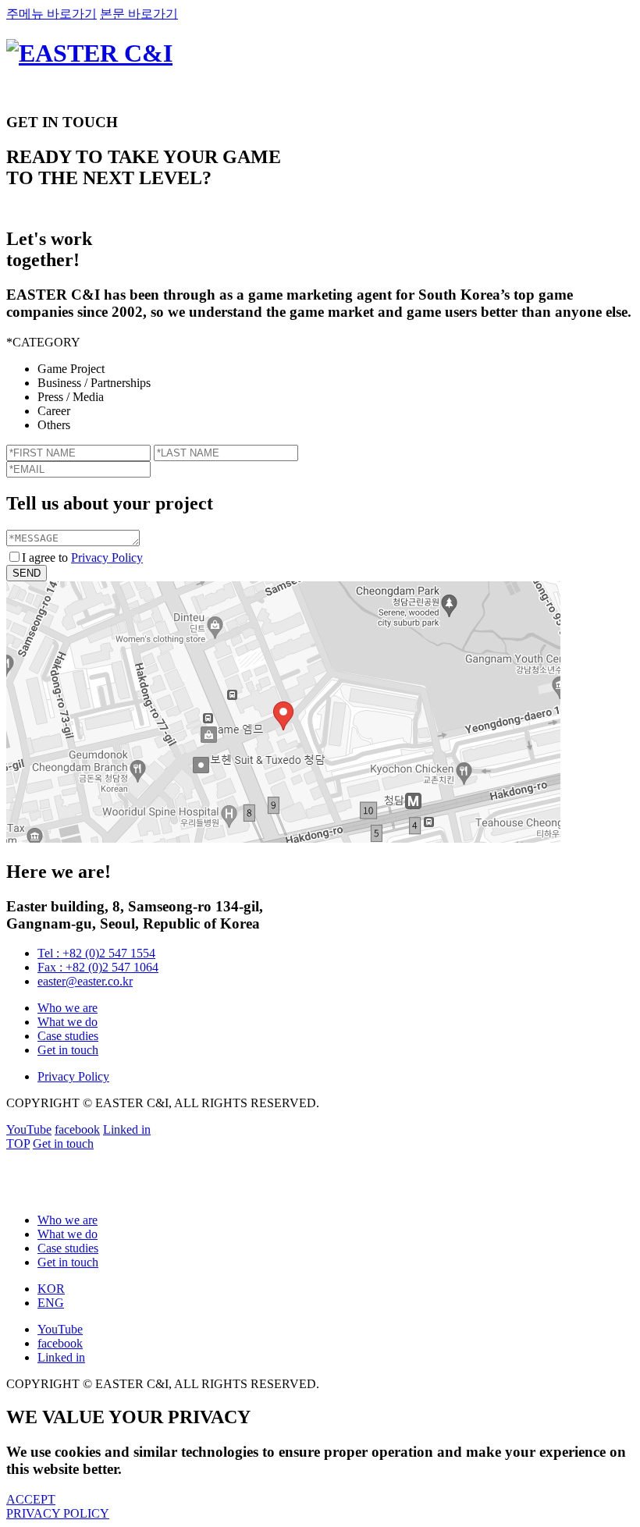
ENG (50, 1302)
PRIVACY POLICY (57, 1513)
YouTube (29, 1129)
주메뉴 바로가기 (51, 13)
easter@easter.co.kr (85, 981)
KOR (51, 1288)
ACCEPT (30, 1499)
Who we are (67, 1007)
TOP (18, 1143)
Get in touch (67, 1049)
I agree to (82, 557)
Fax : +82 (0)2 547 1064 (97, 967)
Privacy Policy (107, 557)
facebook (77, 1129)
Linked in (127, 1129)
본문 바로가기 (139, 13)
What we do (67, 1021)
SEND (26, 573)
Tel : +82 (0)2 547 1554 (96, 953)
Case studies (67, 1035)
